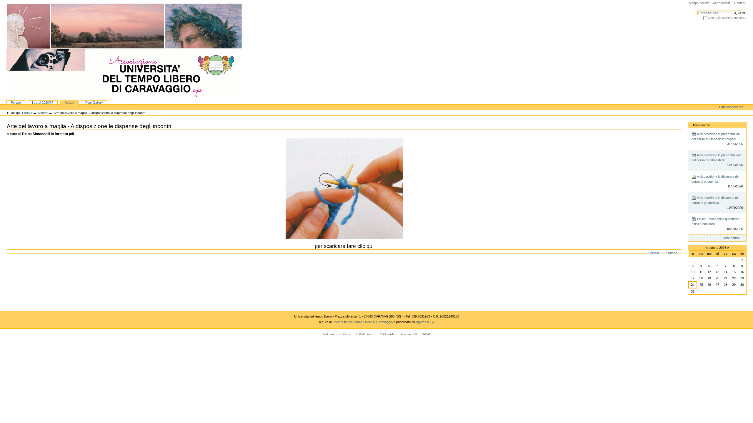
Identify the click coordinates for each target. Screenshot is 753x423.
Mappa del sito (699, 3)
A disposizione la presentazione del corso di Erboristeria (717, 160)
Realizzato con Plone (335, 334)
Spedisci (654, 253)
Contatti (739, 3)
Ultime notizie (701, 125)
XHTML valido (365, 334)
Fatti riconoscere (731, 107)
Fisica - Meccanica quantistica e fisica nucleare (717, 224)
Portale (16, 102)
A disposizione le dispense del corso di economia (717, 181)
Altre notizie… (733, 238)
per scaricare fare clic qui (344, 246)
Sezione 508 (408, 334)
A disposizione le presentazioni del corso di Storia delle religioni (717, 139)
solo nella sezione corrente (727, 17)
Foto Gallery (94, 102)
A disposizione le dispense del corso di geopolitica (717, 202)
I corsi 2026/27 (42, 102)
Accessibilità (722, 3)
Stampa (671, 253)
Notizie (69, 102)
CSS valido (387, 334)
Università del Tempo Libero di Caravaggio (363, 322)
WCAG (427, 334)
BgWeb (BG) (425, 322)
